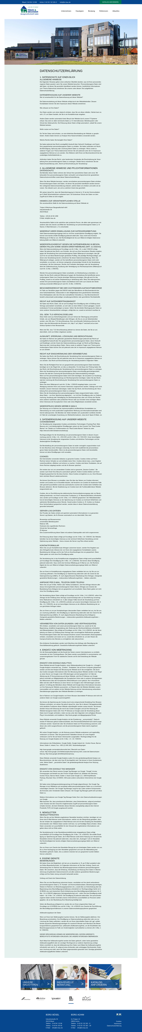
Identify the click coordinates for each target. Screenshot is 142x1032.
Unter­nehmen (66, 11)
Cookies (118, 1021)
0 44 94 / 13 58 (32, 2)
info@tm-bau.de (65, 2)
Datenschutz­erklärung (114, 1026)
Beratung (91, 11)
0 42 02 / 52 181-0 (51, 2)
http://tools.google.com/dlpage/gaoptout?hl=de (80, 715)
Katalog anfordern (110, 2)
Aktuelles (115, 11)
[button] (71, 1003)
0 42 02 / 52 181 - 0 (83, 1023)
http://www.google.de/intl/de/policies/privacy (60, 754)
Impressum (117, 1023)
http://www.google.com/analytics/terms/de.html (55, 749)
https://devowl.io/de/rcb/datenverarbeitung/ (54, 430)
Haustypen (80, 11)
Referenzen (103, 11)
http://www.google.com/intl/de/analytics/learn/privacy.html (63, 751)
